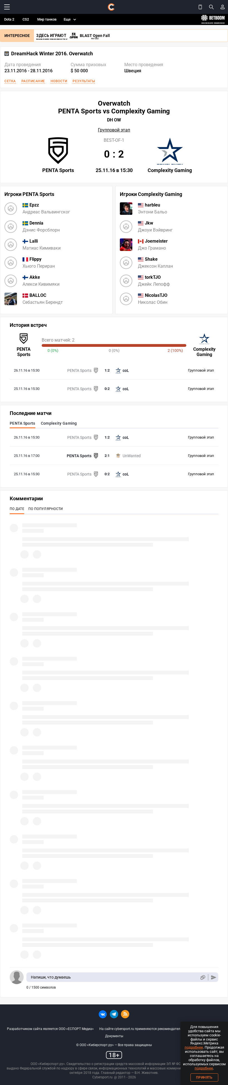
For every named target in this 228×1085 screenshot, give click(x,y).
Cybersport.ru (102, 1077)
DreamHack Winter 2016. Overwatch (52, 53)
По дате (17, 509)
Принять (204, 1077)
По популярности (45, 509)
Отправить (213, 977)
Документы (114, 1036)
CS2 (26, 19)
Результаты (84, 81)
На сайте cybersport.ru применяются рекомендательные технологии (153, 1029)
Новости (59, 81)
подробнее (194, 1047)
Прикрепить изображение (202, 977)
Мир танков (46, 19)
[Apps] (200, 7)
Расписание (33, 81)
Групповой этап (114, 130)
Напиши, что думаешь (51, 977)
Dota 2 (9, 19)
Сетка (10, 81)
